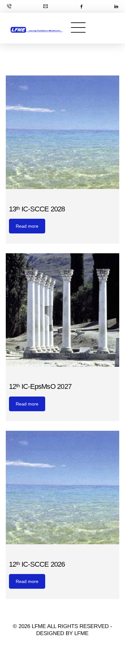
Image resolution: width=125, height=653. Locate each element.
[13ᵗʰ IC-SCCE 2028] (63, 132)
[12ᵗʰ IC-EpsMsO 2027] (63, 310)
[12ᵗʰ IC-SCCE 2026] (63, 487)
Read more (27, 226)
